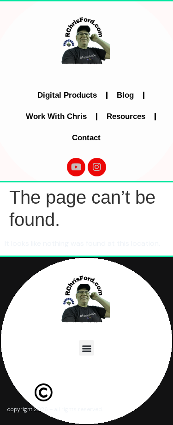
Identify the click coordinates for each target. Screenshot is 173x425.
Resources (126, 116)
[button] (86, 348)
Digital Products (67, 95)
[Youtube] (76, 167)
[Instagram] (97, 167)
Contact (86, 137)
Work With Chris (56, 116)
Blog (125, 95)
